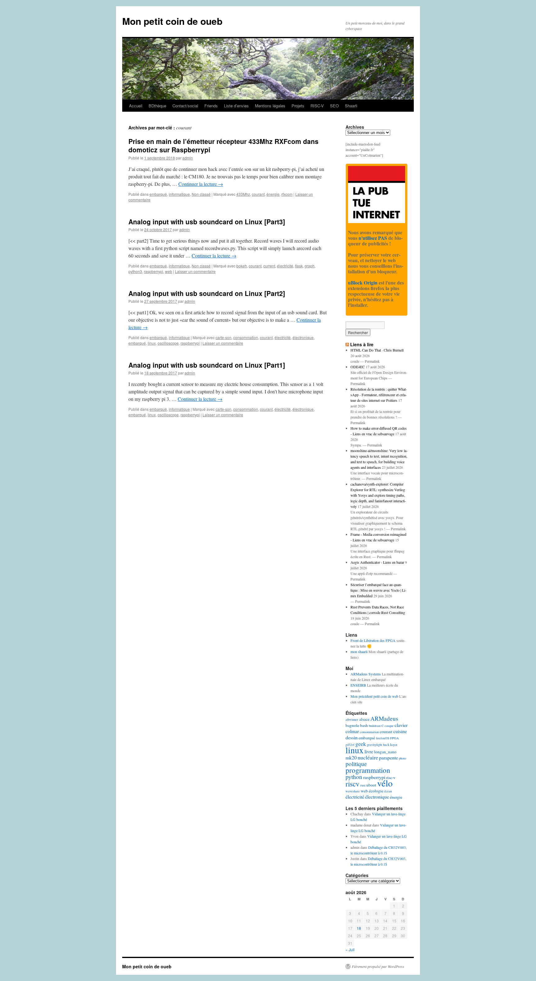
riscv (353, 783)
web (168, 271)
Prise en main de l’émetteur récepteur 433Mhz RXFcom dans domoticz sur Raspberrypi (223, 145)
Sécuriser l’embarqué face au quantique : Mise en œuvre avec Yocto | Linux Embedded (378, 590)
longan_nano (385, 752)
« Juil (350, 949)
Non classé (201, 194)
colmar (352, 731)
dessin (352, 737)
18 (359, 928)
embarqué (158, 194)
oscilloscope (168, 343)
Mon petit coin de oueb (172, 21)
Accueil (135, 106)
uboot (371, 785)
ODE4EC (358, 366)
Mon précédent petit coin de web (374, 696)
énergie (272, 194)
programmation (368, 770)
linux (152, 343)
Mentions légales (270, 106)
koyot (393, 744)
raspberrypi (153, 271)
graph (310, 265)
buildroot (375, 725)
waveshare (353, 791)
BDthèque (157, 106)
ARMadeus (384, 718)
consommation (245, 337)
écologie (376, 791)
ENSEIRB (358, 685)
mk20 (351, 757)
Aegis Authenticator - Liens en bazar (377, 562)
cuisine (400, 731)
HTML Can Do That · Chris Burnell (377, 349)
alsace (364, 719)
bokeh (241, 265)
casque (389, 725)
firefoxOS (382, 738)
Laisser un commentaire (195, 271)
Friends (211, 106)
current (269, 265)
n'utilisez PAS (373, 238)
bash (364, 725)
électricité (285, 265)
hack (386, 744)
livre (368, 751)
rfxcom (287, 194)
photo (402, 758)
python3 (135, 271)
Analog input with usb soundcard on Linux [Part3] (206, 221)
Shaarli (351, 106)
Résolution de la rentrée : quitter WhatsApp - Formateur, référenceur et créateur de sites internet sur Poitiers (379, 395)
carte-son (223, 337)
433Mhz (243, 194)
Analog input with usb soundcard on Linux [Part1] (206, 365)
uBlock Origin (362, 282)
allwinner (352, 719)
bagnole (352, 725)
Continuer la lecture (200, 184)
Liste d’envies (236, 106)
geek (360, 743)
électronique (303, 337)
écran (388, 791)
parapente (388, 757)
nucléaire (368, 757)
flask (299, 265)
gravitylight (374, 744)
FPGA (394, 738)
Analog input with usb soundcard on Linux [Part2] (206, 293)
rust (362, 785)
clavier (401, 725)
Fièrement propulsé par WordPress (378, 966)
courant (258, 194)
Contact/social (185, 106)
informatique (179, 194)
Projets (298, 106)
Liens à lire (361, 344)
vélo (385, 783)
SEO (334, 106)
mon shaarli (359, 651)
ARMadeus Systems (366, 673)
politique (356, 764)
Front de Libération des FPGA (373, 640)
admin (187, 157)
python (354, 777)
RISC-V (317, 106)
